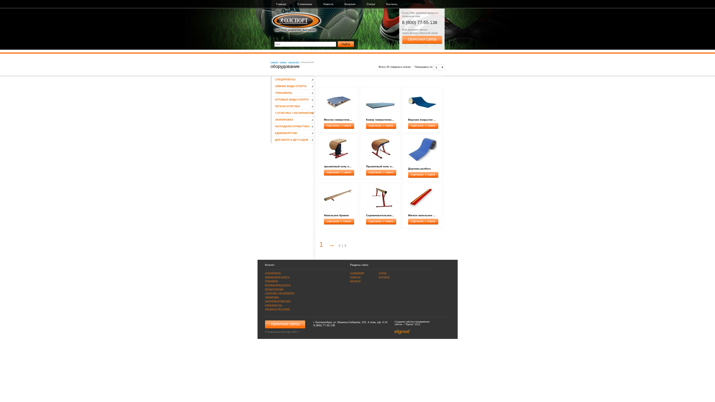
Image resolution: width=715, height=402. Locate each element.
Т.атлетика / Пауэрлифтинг (294, 113)
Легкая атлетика (287, 106)
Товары (283, 62)
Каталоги (349, 4)
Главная (281, 4)
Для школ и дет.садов (291, 139)
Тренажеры (283, 93)
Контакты (391, 4)
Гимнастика (293, 62)
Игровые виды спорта (292, 99)
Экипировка (284, 119)
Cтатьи (371, 4)
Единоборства (286, 133)
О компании (304, 4)
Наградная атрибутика (292, 126)
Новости (328, 4)
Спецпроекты (285, 79)
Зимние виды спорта (291, 86)
